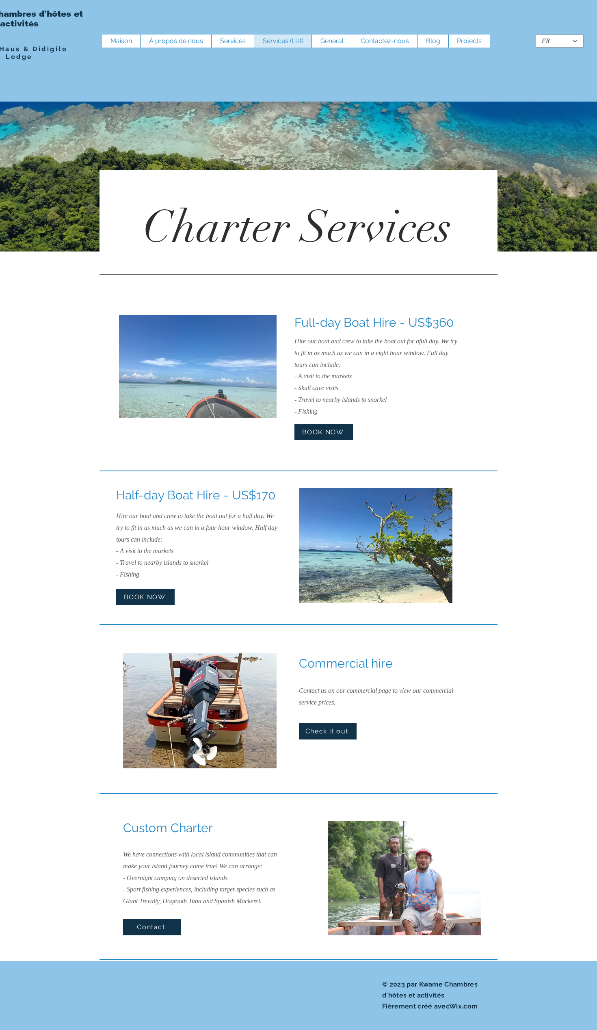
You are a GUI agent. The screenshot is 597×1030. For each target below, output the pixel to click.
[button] (198, 366)
